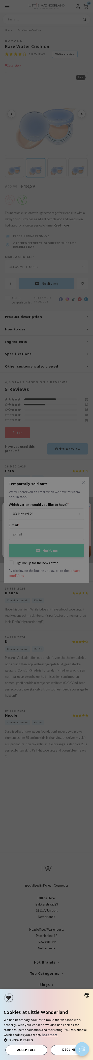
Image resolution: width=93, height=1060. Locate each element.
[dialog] (46, 1024)
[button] (46, 1040)
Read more (50, 1035)
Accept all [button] (26, 1050)
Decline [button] (69, 1050)
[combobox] (86, 995)
